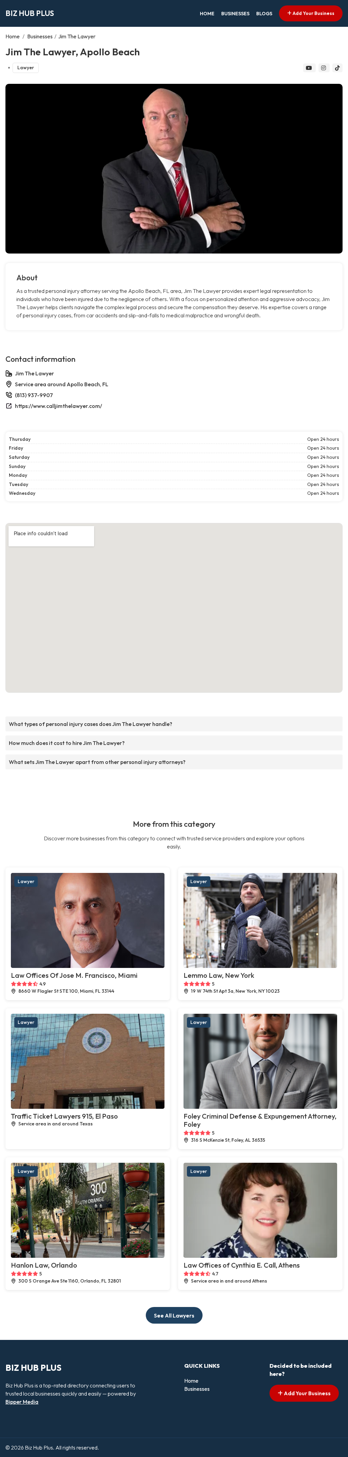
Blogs (264, 14)
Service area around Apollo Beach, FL (61, 384)
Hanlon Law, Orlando (44, 1265)
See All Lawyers (174, 1315)
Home (207, 14)
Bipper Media (21, 1401)
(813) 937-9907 (34, 395)
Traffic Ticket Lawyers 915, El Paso (64, 1116)
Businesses (235, 14)
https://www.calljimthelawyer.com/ (58, 406)
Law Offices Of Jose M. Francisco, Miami (74, 975)
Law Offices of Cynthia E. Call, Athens (242, 1265)
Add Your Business (313, 13)
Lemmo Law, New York (219, 975)
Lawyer (25, 67)
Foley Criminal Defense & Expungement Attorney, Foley (260, 1120)
